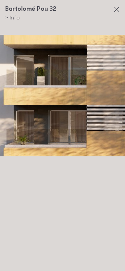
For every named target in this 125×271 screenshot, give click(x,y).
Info (12, 17)
